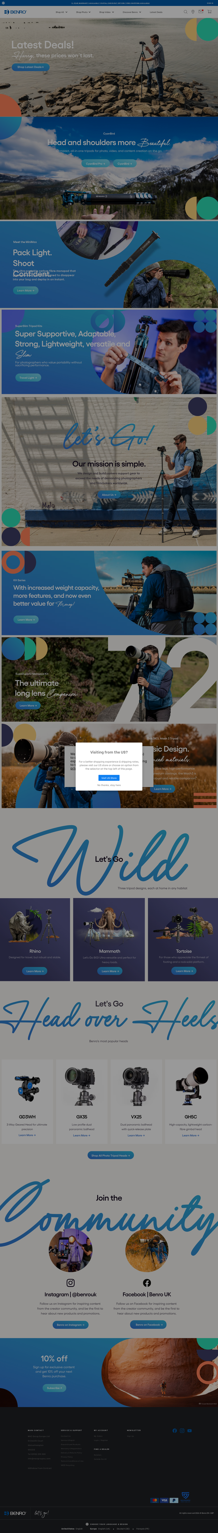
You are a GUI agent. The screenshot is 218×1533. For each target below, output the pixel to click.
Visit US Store (109, 777)
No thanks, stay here (109, 785)
